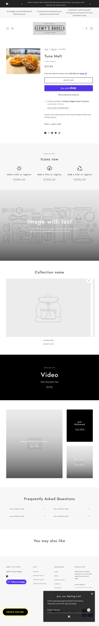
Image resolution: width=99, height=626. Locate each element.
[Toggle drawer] (7, 28)
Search (36, 571)
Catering (57, 588)
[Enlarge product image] (23, 61)
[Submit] (88, 610)
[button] (59, 132)
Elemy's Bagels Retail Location (76, 101)
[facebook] (7, 3)
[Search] (12, 28)
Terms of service (39, 583)
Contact (57, 584)
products (54, 49)
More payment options (68, 94)
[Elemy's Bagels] (49, 28)
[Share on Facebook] (45, 132)
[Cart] (91, 28)
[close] (92, 593)
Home (46, 49)
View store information (58, 108)
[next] (90, 4)
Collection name (49, 272)
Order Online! (59, 580)
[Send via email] (56, 132)
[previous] (22, 4)
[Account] (86, 28)
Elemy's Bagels (50, 61)
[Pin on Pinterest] (52, 132)
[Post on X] (48, 132)
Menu (56, 576)
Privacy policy (38, 579)
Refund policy (38, 575)
